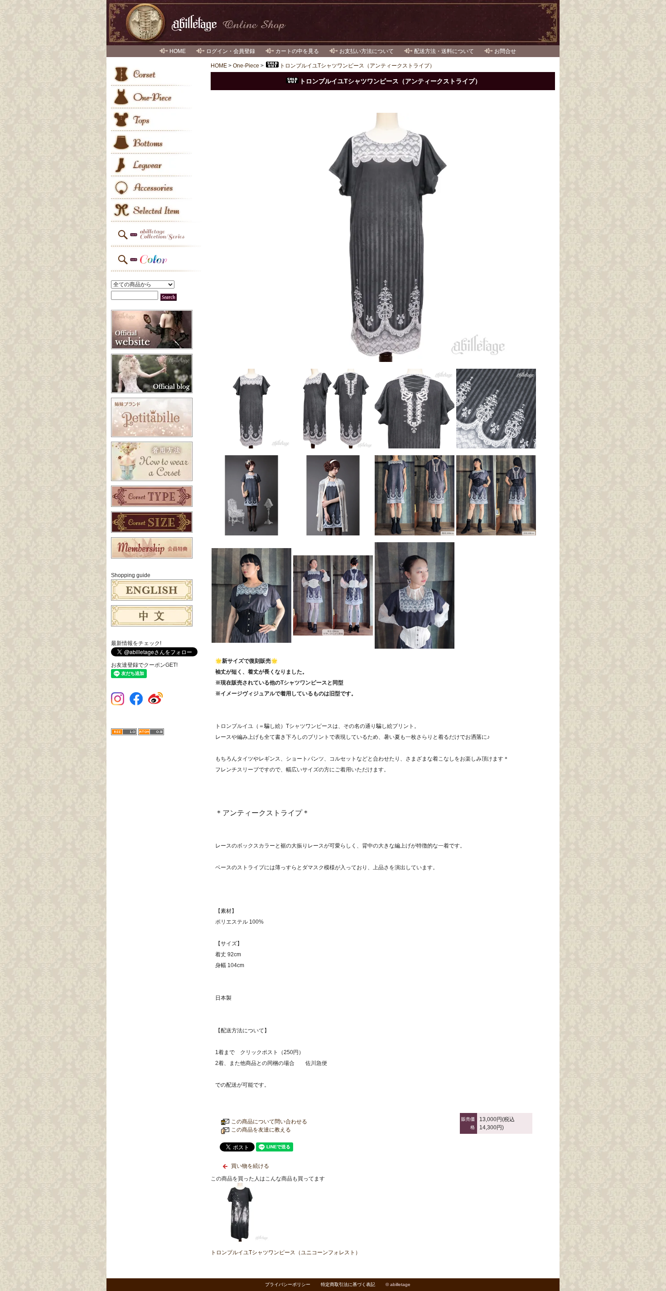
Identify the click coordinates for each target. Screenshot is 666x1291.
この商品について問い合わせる (269, 1121)
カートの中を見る (297, 51)
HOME (177, 51)
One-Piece (246, 66)
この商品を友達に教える (261, 1130)
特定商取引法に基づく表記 (348, 1284)
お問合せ (505, 51)
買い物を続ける (250, 1166)
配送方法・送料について (444, 51)
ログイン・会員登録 (230, 51)
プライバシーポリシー (287, 1284)
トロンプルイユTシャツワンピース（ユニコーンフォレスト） (286, 1252)
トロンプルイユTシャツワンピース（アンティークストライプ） (357, 66)
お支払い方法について (366, 51)
